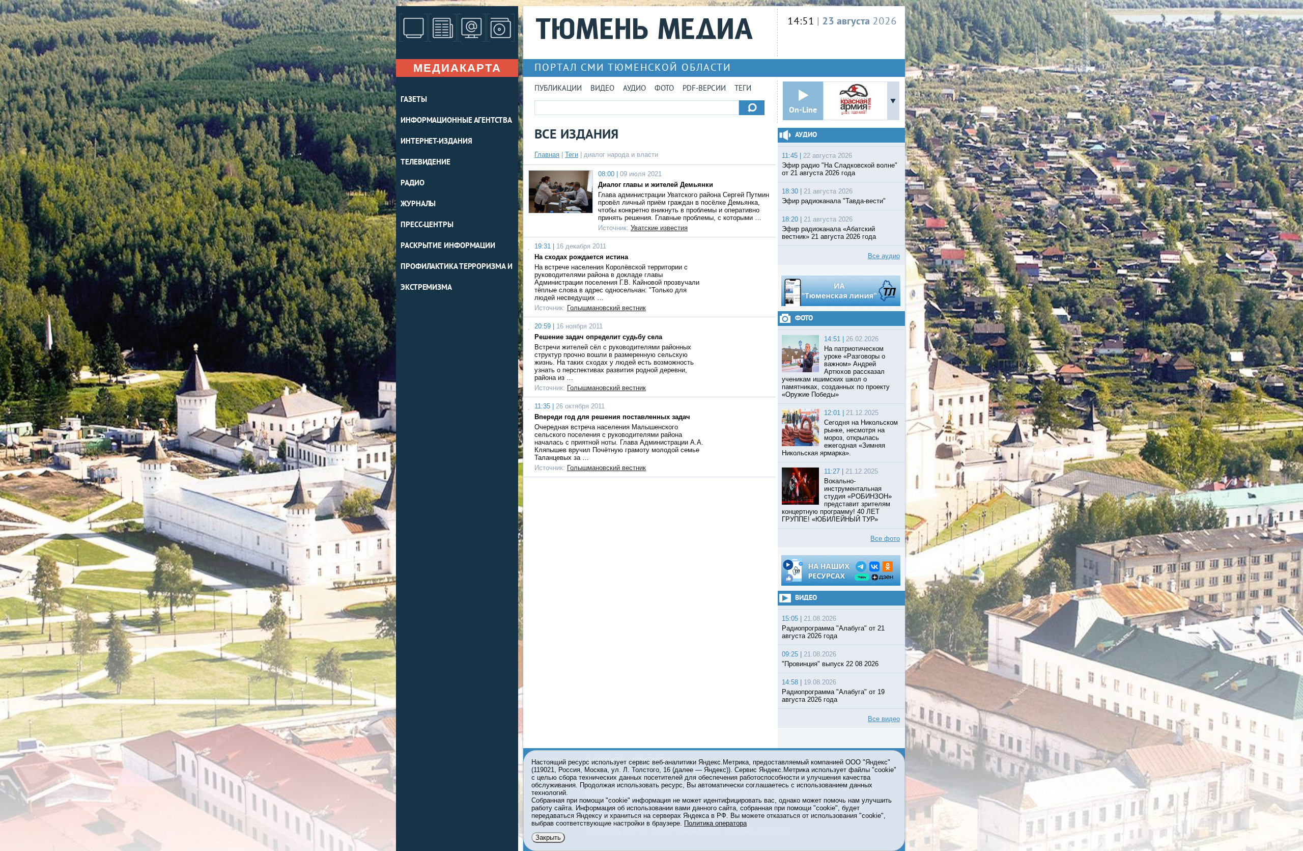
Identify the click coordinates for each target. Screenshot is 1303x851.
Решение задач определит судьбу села (598, 337)
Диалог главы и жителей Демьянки (655, 184)
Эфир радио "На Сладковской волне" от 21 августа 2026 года (839, 169)
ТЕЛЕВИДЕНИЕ (425, 163)
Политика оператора (715, 823)
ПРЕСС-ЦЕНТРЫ (427, 225)
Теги (742, 89)
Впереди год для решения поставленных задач (612, 417)
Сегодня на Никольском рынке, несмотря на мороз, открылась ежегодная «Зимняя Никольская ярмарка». (840, 438)
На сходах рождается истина (581, 257)
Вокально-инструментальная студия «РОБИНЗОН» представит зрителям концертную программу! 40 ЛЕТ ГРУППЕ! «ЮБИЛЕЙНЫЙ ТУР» (837, 500)
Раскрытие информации (448, 246)
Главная (546, 154)
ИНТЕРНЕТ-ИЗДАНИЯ (436, 142)
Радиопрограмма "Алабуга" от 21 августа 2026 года (833, 632)
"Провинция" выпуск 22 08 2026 (830, 664)
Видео (602, 89)
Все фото (885, 538)
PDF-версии (704, 89)
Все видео (884, 719)
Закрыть (548, 837)
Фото (664, 89)
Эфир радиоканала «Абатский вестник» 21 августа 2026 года (829, 232)
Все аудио (884, 256)
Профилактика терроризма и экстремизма (457, 277)
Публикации (558, 89)
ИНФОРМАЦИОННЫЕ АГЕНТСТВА (456, 121)
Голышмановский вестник (606, 308)
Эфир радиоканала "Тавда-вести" (834, 201)
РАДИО (412, 183)
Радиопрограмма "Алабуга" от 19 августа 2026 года (833, 695)
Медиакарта (457, 68)
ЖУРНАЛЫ (418, 204)
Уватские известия (659, 228)
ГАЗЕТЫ (414, 100)
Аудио (634, 89)
